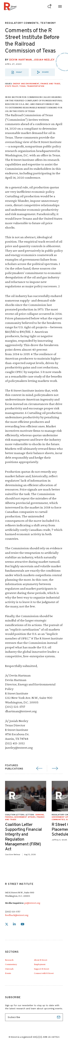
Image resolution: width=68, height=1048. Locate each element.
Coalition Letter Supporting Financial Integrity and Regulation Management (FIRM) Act (23, 837)
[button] (43, 72)
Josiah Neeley (44, 59)
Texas (22, 86)
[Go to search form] (50, 6)
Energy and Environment (26, 84)
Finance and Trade (50, 84)
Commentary (11, 964)
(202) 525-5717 (12, 911)
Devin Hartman (20, 59)
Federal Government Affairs (20, 817)
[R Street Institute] (10, 6)
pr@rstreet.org (32, 903)
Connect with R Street (44, 973)
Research (9, 960)
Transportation (35, 86)
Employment (39, 964)
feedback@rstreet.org (16, 915)
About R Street (40, 960)
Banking (40, 815)
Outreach (9, 969)
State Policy (11, 86)
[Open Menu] (60, 6)
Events (8, 973)
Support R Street (41, 969)
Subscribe (59, 1017)
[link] (6, 924)
